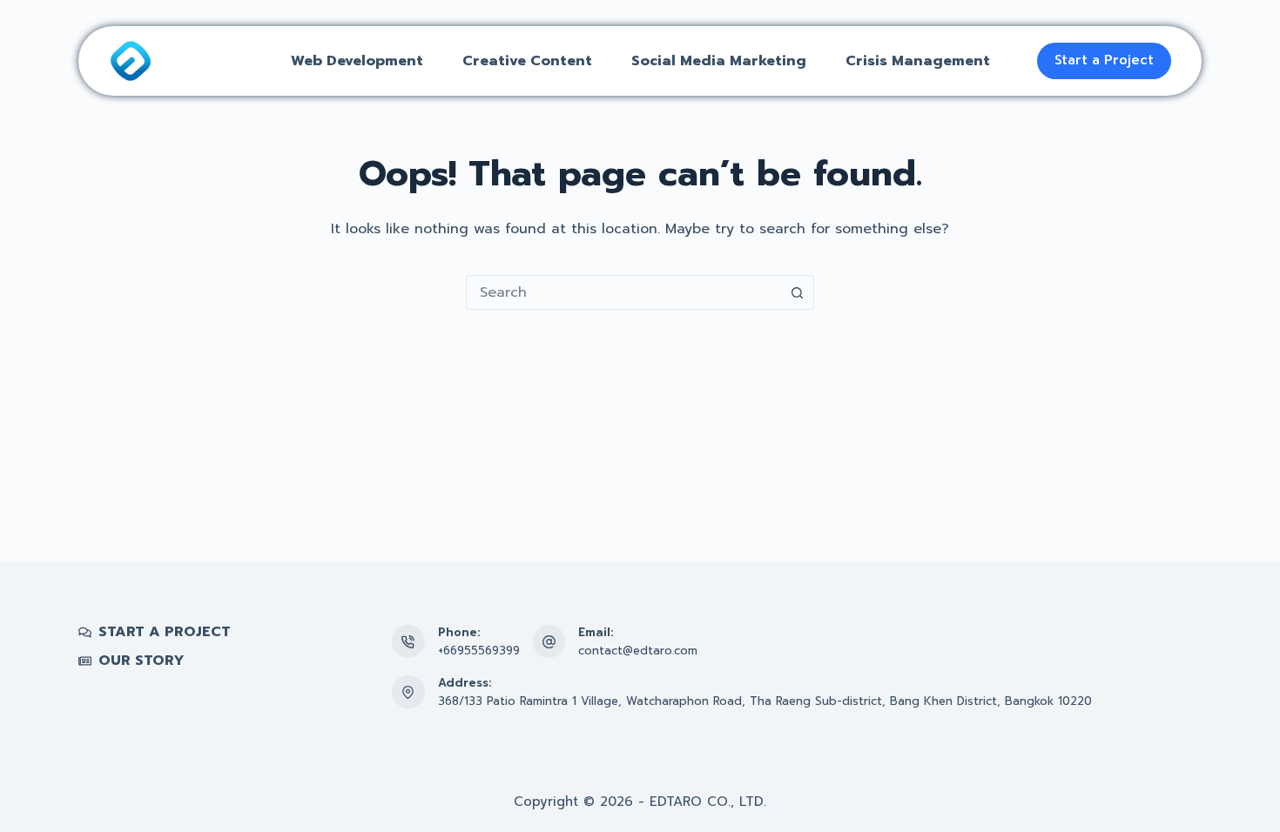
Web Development (357, 60)
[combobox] (623, 292)
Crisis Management (917, 60)
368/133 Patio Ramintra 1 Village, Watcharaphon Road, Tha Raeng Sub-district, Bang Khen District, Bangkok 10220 (765, 701)
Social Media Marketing (718, 60)
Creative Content (527, 60)
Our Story (141, 661)
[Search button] (796, 292)
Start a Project (1104, 60)
